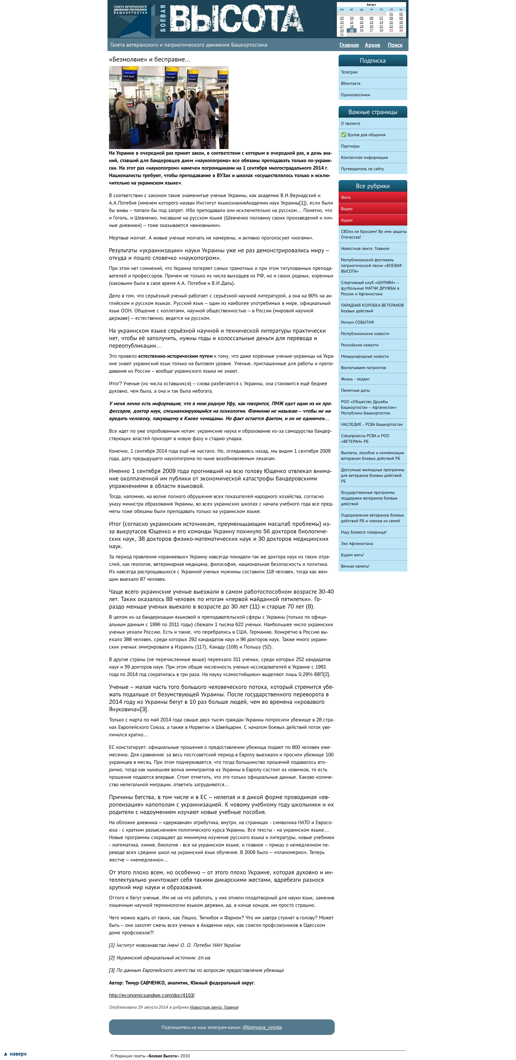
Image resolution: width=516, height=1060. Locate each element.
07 (381, 18)
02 (401, 14)
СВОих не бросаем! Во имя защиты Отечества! (374, 234)
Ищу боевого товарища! (364, 532)
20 (371, 26)
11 (351, 22)
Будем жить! (352, 554)
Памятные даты (355, 390)
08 (391, 18)
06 (371, 18)
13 (371, 22)
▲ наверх (15, 1054)
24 (342, 30)
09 (401, 18)
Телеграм (349, 72)
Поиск (395, 45)
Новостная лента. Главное (214, 1007)
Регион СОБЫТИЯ (357, 322)
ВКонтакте (350, 83)
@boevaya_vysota (262, 1027)
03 (342, 18)
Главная (349, 45)
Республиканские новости (365, 333)
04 (352, 18)
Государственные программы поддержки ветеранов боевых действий (369, 498)
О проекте (350, 123)
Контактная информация (364, 157)
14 (381, 22)
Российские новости (360, 344)
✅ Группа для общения (363, 134)
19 (361, 26)
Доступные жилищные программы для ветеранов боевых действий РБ (372, 475)
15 (391, 22)
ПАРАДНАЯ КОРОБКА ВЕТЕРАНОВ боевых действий (372, 308)
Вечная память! (355, 566)
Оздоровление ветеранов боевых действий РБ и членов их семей (372, 518)
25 (352, 30)
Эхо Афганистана (357, 543)
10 (342, 22)
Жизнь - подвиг (355, 379)
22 (391, 26)
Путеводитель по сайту (362, 168)
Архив (372, 45)
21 (381, 26)
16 (401, 22)
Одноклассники (355, 94)
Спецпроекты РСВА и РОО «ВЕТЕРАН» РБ (365, 438)
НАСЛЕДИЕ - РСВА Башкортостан (372, 424)
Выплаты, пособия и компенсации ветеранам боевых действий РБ (372, 455)
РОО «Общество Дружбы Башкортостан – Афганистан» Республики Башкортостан (369, 407)
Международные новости (365, 356)
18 (352, 26)
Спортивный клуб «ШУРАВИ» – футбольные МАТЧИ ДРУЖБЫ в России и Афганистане (370, 288)
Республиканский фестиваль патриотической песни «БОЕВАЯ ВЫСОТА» (371, 265)
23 (401, 26)
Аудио (347, 220)
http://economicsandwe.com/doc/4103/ (152, 995)
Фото (346, 197)
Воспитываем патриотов (363, 367)
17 (342, 26)
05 (361, 18)
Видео (347, 208)
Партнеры (350, 146)
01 (391, 14)
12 (361, 22)
